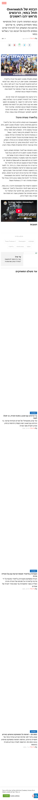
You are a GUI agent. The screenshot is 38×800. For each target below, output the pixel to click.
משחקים (31, 241)
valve (29, 246)
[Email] (9, 45)
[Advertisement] (19, 767)
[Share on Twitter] (24, 45)
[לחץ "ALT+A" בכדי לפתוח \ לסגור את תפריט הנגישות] (36, 795)
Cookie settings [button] (15, 796)
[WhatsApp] (19, 45)
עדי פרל (18, 257)
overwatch (22, 241)
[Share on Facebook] (29, 45)
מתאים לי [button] (6, 795)
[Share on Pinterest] (14, 45)
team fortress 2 (10, 241)
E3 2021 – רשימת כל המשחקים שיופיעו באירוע (19, 734)
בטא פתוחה (20, 246)
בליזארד (11, 246)
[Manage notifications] (33, 795)
